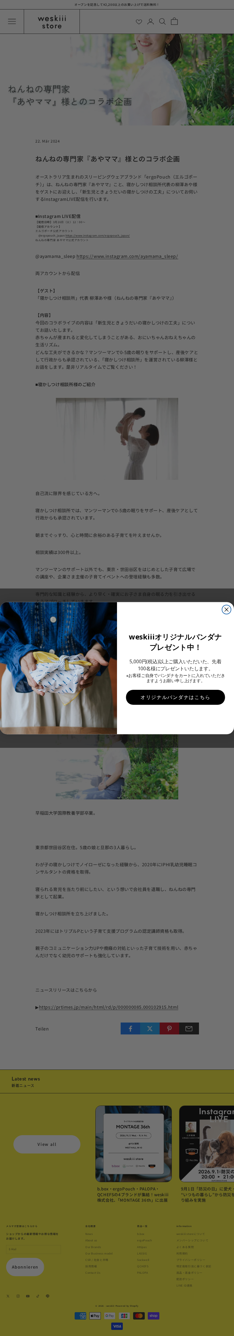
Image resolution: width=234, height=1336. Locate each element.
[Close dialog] (226, 609)
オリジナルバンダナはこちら (175, 697)
